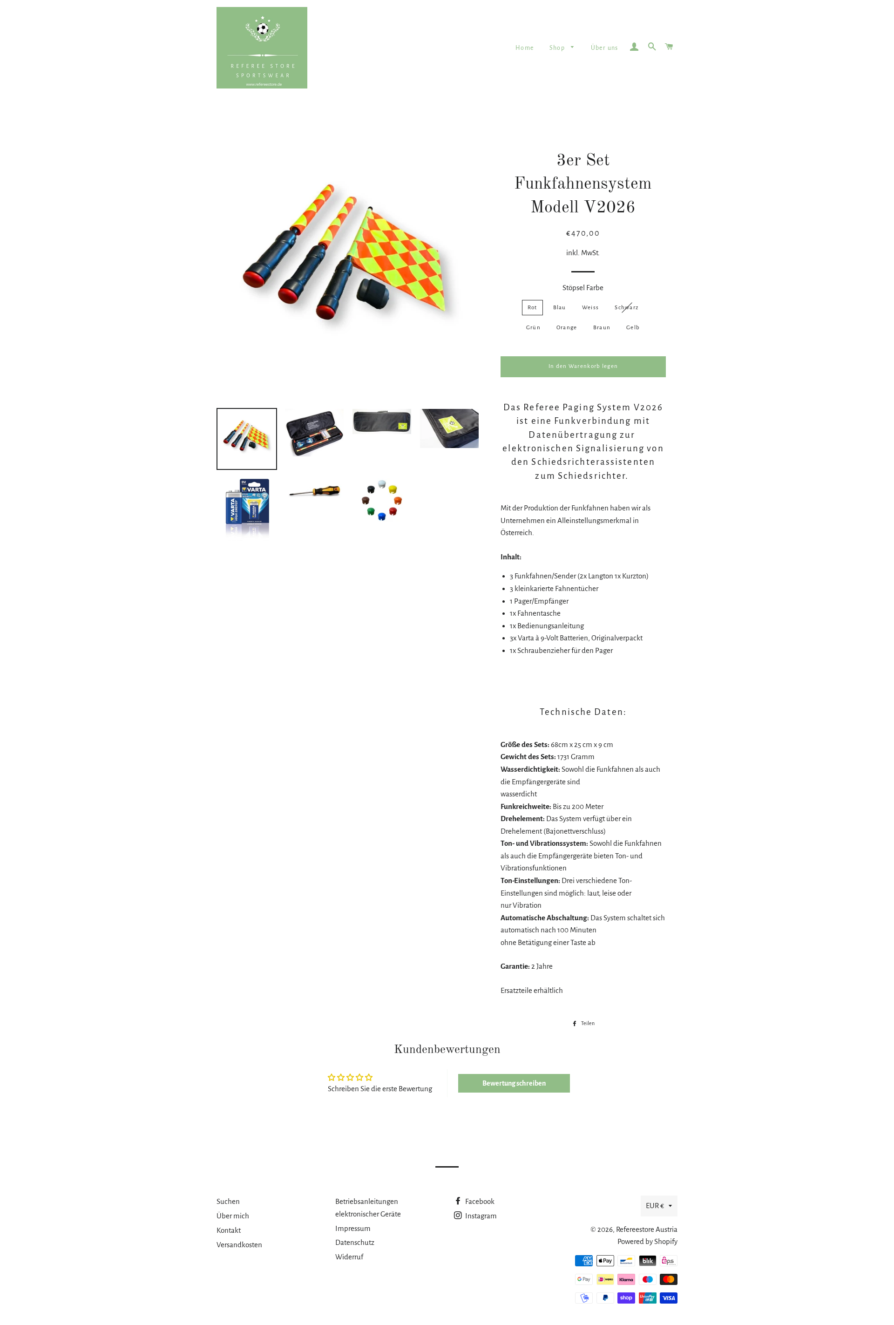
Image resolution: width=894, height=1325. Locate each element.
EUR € (655, 1205)
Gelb (633, 328)
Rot (532, 308)
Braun (602, 328)
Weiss (590, 308)
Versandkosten (239, 1245)
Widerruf (349, 1257)
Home (524, 48)
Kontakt (229, 1230)
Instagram (480, 1216)
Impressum (353, 1228)
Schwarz (626, 308)
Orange (566, 328)
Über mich (233, 1216)
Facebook (479, 1201)
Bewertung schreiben (514, 1083)
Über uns (604, 48)
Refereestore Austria (646, 1229)
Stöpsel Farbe (582, 288)
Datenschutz (354, 1242)
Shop (558, 48)
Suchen (228, 1201)
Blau (559, 308)
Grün (533, 328)
